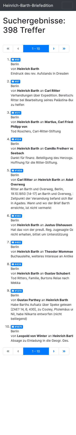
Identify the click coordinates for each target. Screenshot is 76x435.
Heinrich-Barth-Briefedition (28, 5)
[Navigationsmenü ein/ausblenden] (67, 5)
